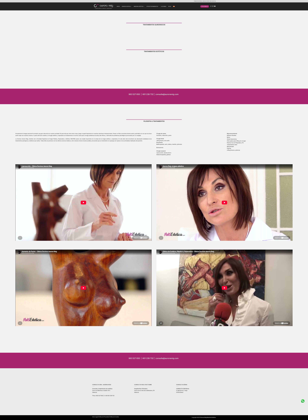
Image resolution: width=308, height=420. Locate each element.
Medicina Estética (138, 6)
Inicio (118, 6)
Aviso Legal (95, 416)
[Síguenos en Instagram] (213, 6)
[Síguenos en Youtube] (214, 6)
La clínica (163, 6)
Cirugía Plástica (126, 6)
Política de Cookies (114, 416)
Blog (169, 6)
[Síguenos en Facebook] (211, 6)
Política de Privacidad (104, 416)
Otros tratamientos (152, 6)
